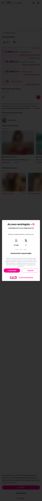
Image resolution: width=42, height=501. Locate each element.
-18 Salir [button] (30, 270)
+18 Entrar (12, 270)
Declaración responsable (21, 253)
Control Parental (26, 277)
